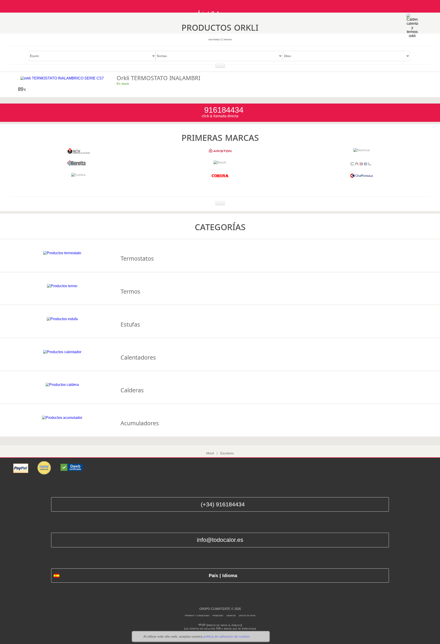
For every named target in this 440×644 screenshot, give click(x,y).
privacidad (217, 615)
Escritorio (227, 453)
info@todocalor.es (220, 540)
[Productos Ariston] (220, 152)
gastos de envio (247, 615)
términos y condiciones (197, 615)
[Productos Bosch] (220, 162)
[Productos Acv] (78, 152)
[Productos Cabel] (361, 165)
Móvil (210, 453)
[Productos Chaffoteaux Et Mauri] (361, 177)
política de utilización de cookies (226, 636)
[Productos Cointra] (78, 175)
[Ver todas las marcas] (220, 203)
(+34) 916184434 (223, 504)
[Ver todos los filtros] (220, 66)
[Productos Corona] (220, 177)
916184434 (222, 109)
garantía (231, 615)
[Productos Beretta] (78, 165)
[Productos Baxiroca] (361, 150)
